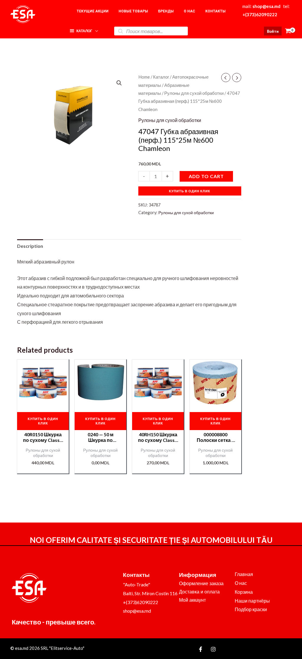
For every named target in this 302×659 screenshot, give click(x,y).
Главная (244, 574)
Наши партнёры (252, 600)
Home (144, 76)
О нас (241, 583)
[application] (95, 29)
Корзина (244, 592)
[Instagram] (213, 649)
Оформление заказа (201, 583)
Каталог (161, 76)
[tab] (30, 246)
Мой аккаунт (192, 600)
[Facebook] (200, 649)
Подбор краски (251, 609)
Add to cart (206, 176)
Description (30, 246)
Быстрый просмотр (43, 401)
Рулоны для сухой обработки (194, 93)
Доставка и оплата (199, 591)
